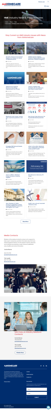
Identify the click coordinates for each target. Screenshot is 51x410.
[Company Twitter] (43, 366)
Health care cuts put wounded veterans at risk (36, 204)
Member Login (41, 1)
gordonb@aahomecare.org (10, 254)
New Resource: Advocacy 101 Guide (35, 175)
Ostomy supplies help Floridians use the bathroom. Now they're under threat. (36, 88)
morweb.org (11, 406)
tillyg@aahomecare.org (9, 261)
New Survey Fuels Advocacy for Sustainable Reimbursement (36, 117)
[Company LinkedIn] (46, 366)
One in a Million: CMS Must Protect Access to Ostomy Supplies (13, 176)
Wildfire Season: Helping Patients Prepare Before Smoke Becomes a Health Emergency (36, 58)
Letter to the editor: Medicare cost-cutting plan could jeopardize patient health (36, 148)
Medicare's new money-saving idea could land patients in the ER (14, 118)
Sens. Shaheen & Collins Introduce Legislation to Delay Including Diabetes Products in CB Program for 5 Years (14, 205)
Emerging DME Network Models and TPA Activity (14, 147)
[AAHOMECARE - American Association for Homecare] (10, 4)
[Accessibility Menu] (48, 407)
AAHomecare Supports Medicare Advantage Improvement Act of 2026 (13, 88)
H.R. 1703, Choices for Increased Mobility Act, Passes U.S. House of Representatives (14, 58)
